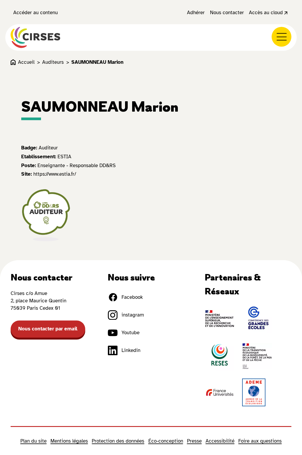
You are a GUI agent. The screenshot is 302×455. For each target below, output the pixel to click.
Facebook (132, 297)
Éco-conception (165, 441)
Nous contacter (227, 12)
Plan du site (33, 441)
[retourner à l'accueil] (35, 37)
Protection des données (118, 441)
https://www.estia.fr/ (54, 174)
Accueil (26, 62)
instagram (133, 315)
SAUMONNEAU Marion (97, 62)
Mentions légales (69, 441)
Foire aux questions (260, 441)
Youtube (130, 333)
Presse (194, 441)
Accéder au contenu (35, 12)
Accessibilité (220, 441)
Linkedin (131, 350)
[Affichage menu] (281, 37)
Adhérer (196, 12)
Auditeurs (53, 62)
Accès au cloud (266, 12)
